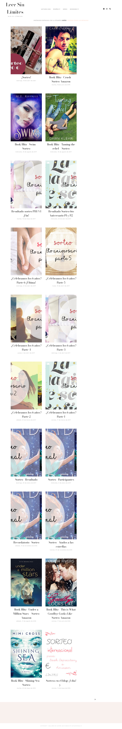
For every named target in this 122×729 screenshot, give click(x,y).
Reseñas (56, 9)
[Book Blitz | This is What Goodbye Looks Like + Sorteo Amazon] (61, 582)
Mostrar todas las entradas (77, 20)
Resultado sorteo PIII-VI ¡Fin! (26, 213)
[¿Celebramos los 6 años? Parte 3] (61, 318)
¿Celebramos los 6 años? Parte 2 (26, 414)
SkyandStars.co (77, 726)
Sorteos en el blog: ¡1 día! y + (61, 683)
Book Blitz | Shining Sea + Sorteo (26, 683)
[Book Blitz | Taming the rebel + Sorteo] (61, 117)
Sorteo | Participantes (61, 479)
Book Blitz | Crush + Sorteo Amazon (61, 79)
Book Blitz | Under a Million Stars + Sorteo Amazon (26, 613)
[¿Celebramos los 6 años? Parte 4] (26, 318)
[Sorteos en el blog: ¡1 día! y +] (61, 654)
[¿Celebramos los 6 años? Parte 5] (61, 251)
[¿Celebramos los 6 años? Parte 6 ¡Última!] (26, 251)
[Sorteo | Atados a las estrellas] (61, 515)
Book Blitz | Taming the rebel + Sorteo (61, 146)
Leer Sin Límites (15, 8)
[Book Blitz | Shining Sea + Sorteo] (26, 654)
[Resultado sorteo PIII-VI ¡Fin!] (26, 184)
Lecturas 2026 (46, 9)
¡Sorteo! (26, 77)
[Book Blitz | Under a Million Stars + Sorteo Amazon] (26, 582)
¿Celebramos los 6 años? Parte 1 (61, 414)
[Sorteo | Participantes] (61, 452)
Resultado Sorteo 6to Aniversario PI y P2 (61, 213)
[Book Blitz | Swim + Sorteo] (26, 117)
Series (65, 9)
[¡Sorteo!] (26, 50)
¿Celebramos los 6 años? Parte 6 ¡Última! (26, 280)
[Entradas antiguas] (93, 699)
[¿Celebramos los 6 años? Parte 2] (26, 385)
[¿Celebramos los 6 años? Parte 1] (61, 385)
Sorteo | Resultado (26, 479)
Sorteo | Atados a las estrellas (61, 544)
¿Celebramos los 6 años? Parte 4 (26, 347)
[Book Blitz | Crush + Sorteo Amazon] (61, 50)
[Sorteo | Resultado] (26, 452)
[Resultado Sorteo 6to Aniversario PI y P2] (61, 184)
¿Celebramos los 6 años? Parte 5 (61, 280)
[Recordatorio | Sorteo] (26, 515)
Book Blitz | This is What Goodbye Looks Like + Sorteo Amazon (61, 613)
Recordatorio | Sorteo (26, 542)
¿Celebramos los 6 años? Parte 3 (61, 347)
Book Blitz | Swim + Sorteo (26, 146)
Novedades (73, 9)
